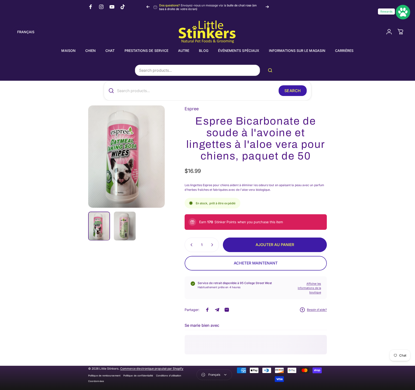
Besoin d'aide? (317, 309)
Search (292, 90)
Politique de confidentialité (138, 375)
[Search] (271, 70)
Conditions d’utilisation (168, 375)
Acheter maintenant (256, 263)
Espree (192, 108)
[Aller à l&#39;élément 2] (125, 226)
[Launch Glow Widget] (403, 12)
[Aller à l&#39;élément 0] (99, 226)
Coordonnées (96, 381)
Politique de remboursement (104, 375)
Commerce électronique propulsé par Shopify (151, 368)
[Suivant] (267, 7)
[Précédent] (148, 7)
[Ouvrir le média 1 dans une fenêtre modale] (126, 156)
